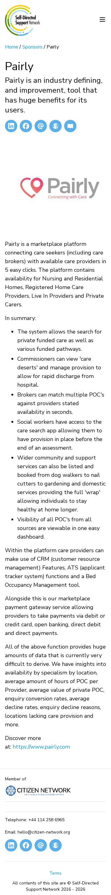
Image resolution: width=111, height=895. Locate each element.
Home (11, 47)
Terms (55, 873)
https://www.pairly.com (41, 746)
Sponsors (32, 47)
